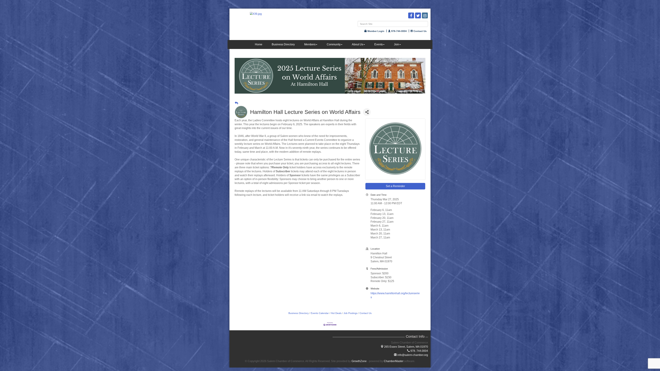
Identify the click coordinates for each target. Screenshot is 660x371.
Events (378, 44)
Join (396, 44)
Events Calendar (320, 313)
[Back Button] (236, 103)
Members (310, 44)
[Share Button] (367, 112)
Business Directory (283, 44)
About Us (357, 44)
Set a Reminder (395, 186)
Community (334, 44)
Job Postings (351, 313)
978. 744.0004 (419, 350)
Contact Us (366, 313)
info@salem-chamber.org (412, 354)
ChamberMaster (393, 361)
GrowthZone (359, 361)
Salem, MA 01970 (406, 346)
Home (258, 44)
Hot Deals (336, 313)
